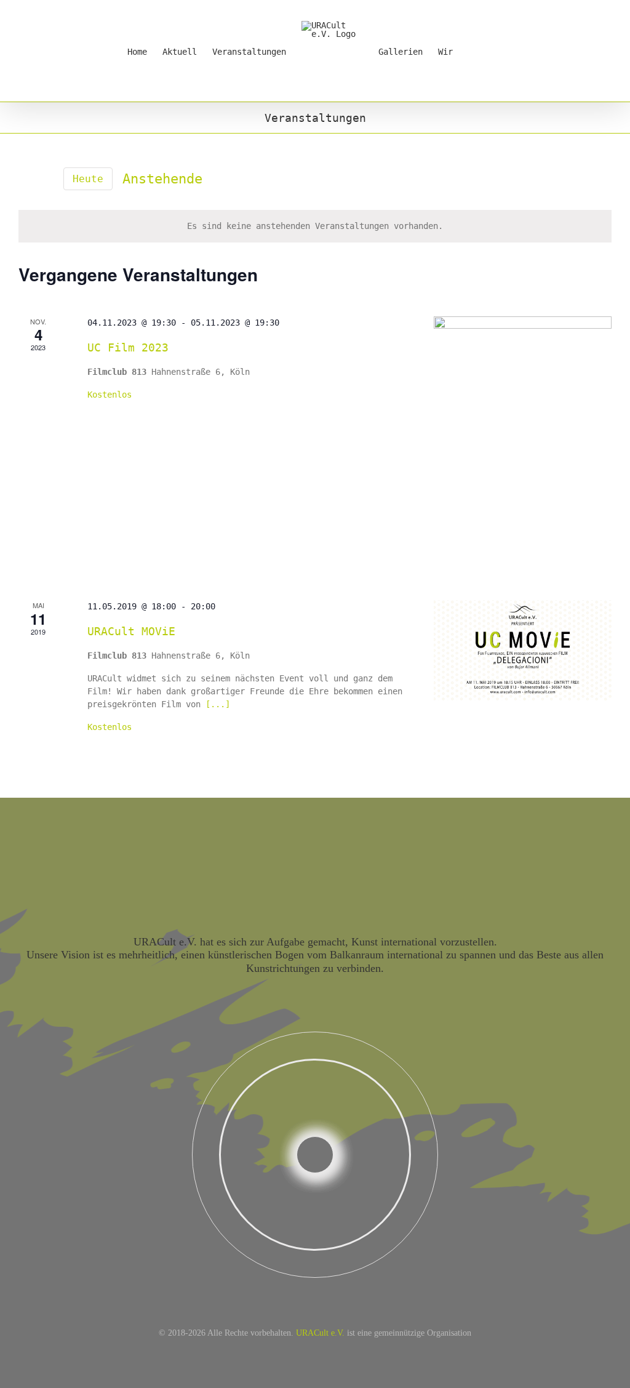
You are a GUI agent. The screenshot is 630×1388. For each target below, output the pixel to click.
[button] (483, 51)
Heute (88, 179)
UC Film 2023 (128, 347)
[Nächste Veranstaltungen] (46, 178)
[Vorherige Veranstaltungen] (25, 178)
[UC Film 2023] (523, 443)
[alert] (315, 226)
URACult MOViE (131, 631)
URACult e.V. (320, 1333)
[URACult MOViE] (523, 650)
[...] (217, 704)
